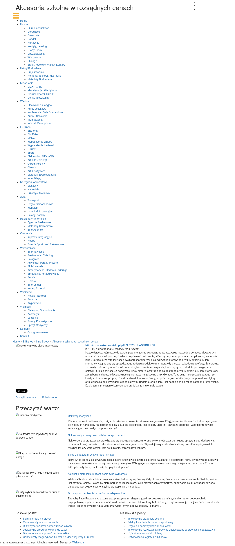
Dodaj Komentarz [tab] (26, 397)
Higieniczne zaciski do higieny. (145, 533)
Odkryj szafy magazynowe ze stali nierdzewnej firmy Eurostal (58, 537)
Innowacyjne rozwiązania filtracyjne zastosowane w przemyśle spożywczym (171, 529)
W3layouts (78, 542)
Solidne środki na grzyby (37, 518)
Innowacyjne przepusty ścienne (146, 518)
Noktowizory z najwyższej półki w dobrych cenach (96, 435)
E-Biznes (28, 341)
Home (16, 341)
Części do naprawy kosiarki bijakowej (149, 526)
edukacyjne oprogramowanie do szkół (45, 529)
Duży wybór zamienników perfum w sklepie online (96, 493)
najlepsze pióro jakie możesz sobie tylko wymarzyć (97, 474)
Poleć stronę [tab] (49, 397)
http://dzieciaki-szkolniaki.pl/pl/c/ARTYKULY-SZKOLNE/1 (120, 345)
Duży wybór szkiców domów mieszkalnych (47, 526)
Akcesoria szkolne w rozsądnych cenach (76, 341)
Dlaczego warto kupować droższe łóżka (46, 533)
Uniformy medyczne (79, 416)
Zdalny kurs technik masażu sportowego (151, 522)
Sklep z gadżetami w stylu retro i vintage (91, 454)
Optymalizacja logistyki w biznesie (147, 537)
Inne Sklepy (43, 341)
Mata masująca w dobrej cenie (40, 522)
